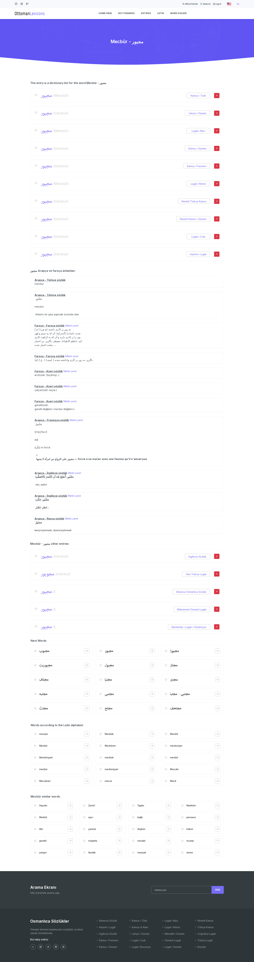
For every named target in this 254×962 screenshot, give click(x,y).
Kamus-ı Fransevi (196, 166)
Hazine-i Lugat (198, 254)
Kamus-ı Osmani (197, 148)
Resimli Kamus (205, 920)
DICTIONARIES (126, 13)
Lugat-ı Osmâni (172, 946)
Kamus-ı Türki (198, 95)
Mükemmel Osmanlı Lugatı (191, 609)
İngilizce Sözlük (197, 556)
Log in (218, 3)
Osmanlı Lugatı (172, 940)
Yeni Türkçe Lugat (196, 574)
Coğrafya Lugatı (206, 933)
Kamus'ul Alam (139, 927)
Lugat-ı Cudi (198, 236)
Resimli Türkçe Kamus (194, 201)
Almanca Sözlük (107, 920)
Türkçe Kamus (205, 927)
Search (206, 3)
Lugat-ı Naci (198, 130)
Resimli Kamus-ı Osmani (193, 219)
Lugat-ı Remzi (198, 183)
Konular (201, 946)
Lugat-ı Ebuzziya (141, 946)
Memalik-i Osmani (174, 933)
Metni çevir (71, 325)
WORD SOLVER (178, 13)
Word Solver (191, 3)
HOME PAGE (105, 13)
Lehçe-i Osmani (197, 113)
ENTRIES (146, 13)
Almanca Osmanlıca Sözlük (191, 591)
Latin (160, 13)
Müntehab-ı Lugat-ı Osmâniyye (189, 627)
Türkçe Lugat (205, 940)
